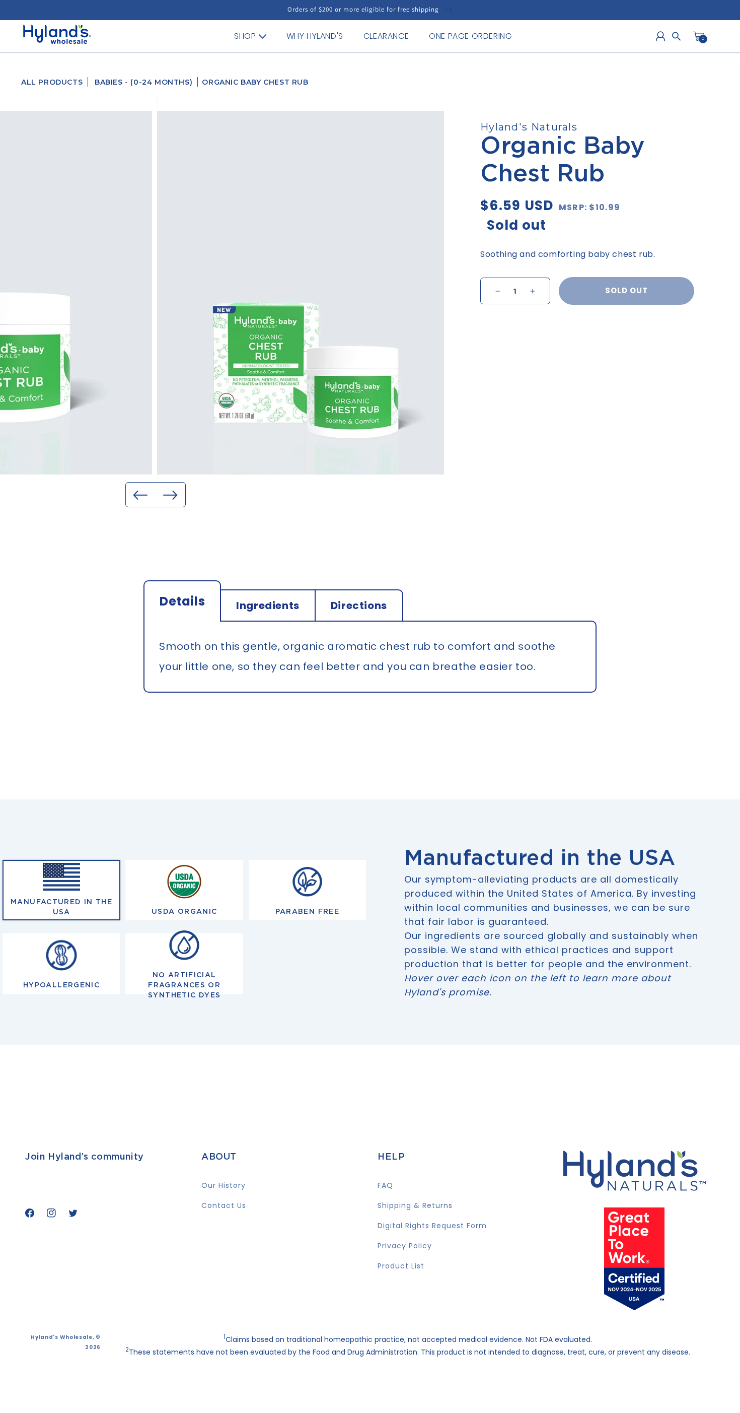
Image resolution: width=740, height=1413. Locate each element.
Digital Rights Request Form (432, 1226)
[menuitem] (250, 36)
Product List (401, 1266)
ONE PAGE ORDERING (470, 36)
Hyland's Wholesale (62, 1337)
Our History (223, 1185)
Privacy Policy (405, 1246)
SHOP (245, 36)
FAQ (385, 1185)
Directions (359, 605)
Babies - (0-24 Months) (143, 82)
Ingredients (268, 605)
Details (182, 601)
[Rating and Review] (634, 1307)
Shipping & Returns (415, 1205)
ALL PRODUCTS (52, 82)
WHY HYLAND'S (314, 36)
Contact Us (223, 1205)
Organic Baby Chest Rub (255, 82)
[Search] (676, 36)
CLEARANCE (386, 36)
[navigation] (373, 36)
